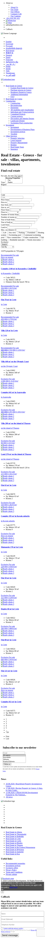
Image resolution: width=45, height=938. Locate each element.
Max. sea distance (7, 230)
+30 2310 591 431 (13, 18)
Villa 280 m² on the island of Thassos (15, 423)
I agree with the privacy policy (13, 928)
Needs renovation (34, 240)
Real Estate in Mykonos (15, 850)
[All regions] (14, 755)
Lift (4, 233)
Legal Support (16, 140)
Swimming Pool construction (22, 123)
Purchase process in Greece (21, 90)
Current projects (17, 116)
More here (13, 887)
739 (7, 732)
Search (4, 244)
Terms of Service (5, 931)
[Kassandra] (14, 757)
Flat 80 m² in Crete (8, 640)
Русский (9, 46)
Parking (22, 233)
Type (3, 182)
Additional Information (19, 94)
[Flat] (13, 180)
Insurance (14, 149)
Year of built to (6, 222)
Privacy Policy (11, 870)
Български (10, 50)
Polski (8, 66)
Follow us (7, 764)
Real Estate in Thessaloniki (16, 834)
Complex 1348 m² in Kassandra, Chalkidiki (18, 269)
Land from (5, 225)
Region (3, 185)
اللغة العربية (10, 75)
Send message (10, 935)
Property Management (19, 143)
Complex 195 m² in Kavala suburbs (15, 516)
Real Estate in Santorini (15, 852)
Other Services (11, 136)
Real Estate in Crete (13, 839)
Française (9, 60)
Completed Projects (18, 114)
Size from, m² (6, 205)
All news (9, 797)
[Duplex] (13, 182)
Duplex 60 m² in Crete (10, 609)
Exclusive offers (12, 868)
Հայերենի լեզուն (14, 48)
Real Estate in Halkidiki (15, 836)
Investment (10, 125)
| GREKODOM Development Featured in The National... (22, 794)
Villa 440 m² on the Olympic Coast (15, 361)
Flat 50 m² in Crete (8, 578)
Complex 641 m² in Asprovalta (13, 392)
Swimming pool (15, 235)
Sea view (12, 233)
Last (7, 739)
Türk (7, 71)
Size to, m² (5, 207)
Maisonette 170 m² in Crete (12, 547)
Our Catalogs (16, 16)
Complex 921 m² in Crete (11, 702)
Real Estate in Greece (14, 86)
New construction (14, 237)
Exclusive (4, 242)
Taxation (14, 134)
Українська (10, 73)
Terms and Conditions (14, 872)
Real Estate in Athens (14, 832)
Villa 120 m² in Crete (9, 330)
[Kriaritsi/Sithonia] (14, 762)
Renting (14, 145)
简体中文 (9, 53)
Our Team (14, 10)
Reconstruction (16, 105)
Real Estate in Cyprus (14, 99)
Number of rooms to (8, 217)
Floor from (5, 210)
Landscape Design (18, 121)
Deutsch (9, 55)
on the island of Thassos (10, 428)
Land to (4, 227)
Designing (14, 108)
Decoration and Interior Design (22, 119)
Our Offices (15, 12)
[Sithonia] (14, 759)
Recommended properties (15, 863)
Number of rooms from (9, 215)
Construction (10, 101)
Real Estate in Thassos (14, 845)
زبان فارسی (10, 64)
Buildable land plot (17, 240)
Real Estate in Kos (13, 854)
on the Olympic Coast (9, 366)
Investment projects (18, 132)
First (7, 736)
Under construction (31, 237)
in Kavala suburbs (8, 521)
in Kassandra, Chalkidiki (10, 273)
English (9, 42)
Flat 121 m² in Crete (9, 671)
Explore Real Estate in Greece (22, 88)
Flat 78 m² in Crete (8, 300)
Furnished (31, 233)
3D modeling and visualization (22, 110)
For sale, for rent (7, 176)
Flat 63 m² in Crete (8, 485)
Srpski (8, 69)
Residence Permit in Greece (21, 92)
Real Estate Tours (17, 147)
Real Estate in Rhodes (14, 843)
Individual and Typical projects (22, 112)
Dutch (8, 57)
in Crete (4, 304)
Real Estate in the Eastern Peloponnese (20, 847)
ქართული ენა (12, 62)
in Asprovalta (6, 397)
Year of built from (7, 220)
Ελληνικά (9, 44)
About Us (14, 7)
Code (3, 195)
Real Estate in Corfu (13, 841)
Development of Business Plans (23, 129)
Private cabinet (11, 874)
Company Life (16, 14)
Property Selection (17, 138)
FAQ (12, 97)
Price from (5, 200)
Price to (4, 202)
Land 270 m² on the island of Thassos (16, 454)
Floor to (4, 212)
